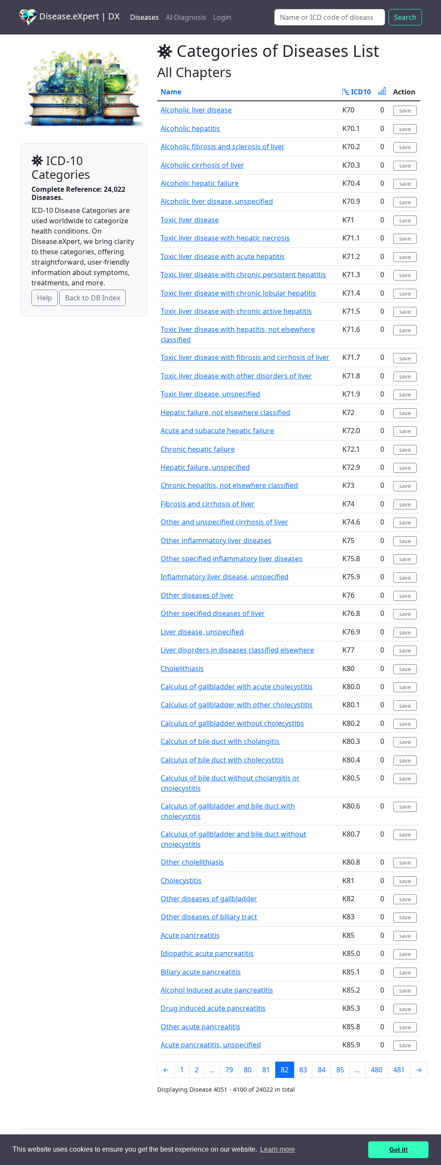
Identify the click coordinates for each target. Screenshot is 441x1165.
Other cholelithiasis (192, 862)
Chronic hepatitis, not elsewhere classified (229, 485)
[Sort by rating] (382, 92)
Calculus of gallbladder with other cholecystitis (237, 704)
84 (322, 1069)
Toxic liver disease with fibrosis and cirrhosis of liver (245, 357)
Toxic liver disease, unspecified (210, 394)
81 (266, 1069)
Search (405, 17)
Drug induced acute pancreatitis (213, 1008)
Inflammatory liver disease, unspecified (225, 576)
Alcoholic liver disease (196, 110)
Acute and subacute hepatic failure (217, 430)
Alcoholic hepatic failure (200, 183)
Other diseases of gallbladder (209, 898)
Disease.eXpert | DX (78, 16)
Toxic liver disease (190, 220)
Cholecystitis (181, 880)
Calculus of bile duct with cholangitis (220, 741)
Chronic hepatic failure (198, 449)
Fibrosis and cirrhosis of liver (208, 504)
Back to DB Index (92, 298)
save (405, 110)
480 (376, 1069)
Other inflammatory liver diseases (216, 540)
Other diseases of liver (197, 595)
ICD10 (360, 92)
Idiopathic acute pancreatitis (207, 953)
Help (44, 298)
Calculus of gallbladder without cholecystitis (232, 723)
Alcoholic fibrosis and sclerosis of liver (223, 146)
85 (340, 1069)
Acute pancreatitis (190, 935)
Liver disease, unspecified (202, 632)
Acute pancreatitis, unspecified (211, 1044)
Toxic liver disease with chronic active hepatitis (236, 311)
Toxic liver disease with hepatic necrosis (225, 238)
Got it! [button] (398, 1149)
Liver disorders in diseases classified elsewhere (237, 650)
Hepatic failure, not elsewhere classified (225, 412)
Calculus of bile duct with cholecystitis (222, 760)
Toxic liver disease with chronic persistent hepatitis (243, 274)
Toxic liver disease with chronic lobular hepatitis (238, 293)
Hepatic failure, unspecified (205, 467)
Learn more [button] (277, 1149)
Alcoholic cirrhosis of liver (202, 165)
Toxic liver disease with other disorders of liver (236, 376)
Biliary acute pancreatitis (201, 972)
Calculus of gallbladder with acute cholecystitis (237, 686)
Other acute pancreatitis (200, 1026)
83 (303, 1069)
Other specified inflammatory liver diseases (231, 558)
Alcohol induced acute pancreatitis (217, 990)
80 (248, 1069)
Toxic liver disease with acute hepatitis (223, 256)
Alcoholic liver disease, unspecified (217, 201)
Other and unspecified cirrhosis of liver (224, 522)
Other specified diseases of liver (213, 613)
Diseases (144, 17)
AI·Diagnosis (186, 17)
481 (399, 1069)
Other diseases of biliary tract (209, 916)
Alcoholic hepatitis (190, 128)
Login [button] (222, 17)
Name (171, 92)
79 (229, 1069)
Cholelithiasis (182, 668)
